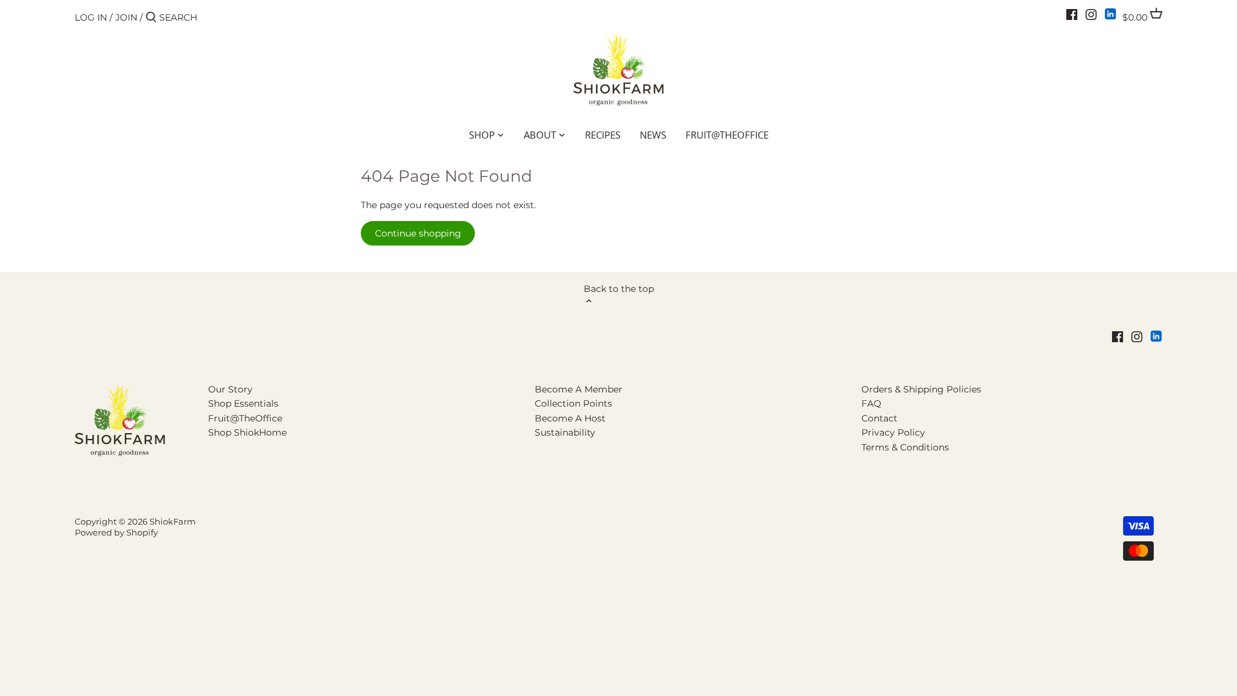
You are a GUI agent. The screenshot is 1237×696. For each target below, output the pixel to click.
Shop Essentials (243, 403)
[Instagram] (1091, 14)
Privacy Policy (893, 432)
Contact (879, 418)
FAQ (871, 403)
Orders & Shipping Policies (921, 389)
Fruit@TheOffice (245, 418)
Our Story (230, 389)
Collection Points (573, 403)
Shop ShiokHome (247, 432)
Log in (91, 17)
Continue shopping (418, 233)
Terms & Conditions (905, 447)
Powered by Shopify (116, 532)
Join (126, 17)
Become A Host (570, 418)
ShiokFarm (172, 522)
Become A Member (578, 389)
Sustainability (565, 432)
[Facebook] (1071, 14)
